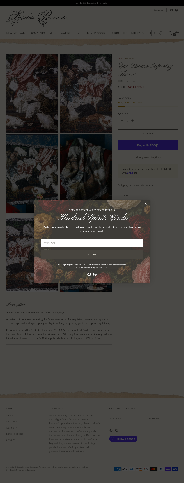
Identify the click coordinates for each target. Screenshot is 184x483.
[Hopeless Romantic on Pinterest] (95, 275)
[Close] (146, 204)
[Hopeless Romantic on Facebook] (89, 275)
